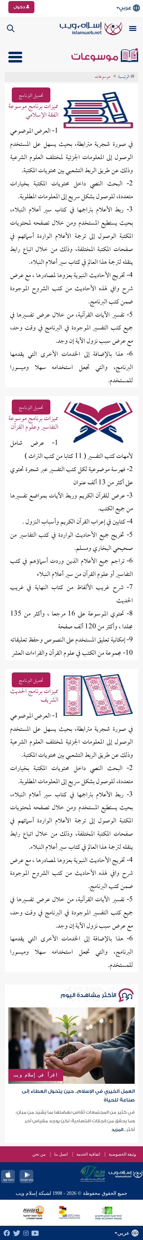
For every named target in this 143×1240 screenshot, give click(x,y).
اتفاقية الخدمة (88, 1154)
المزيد (117, 1129)
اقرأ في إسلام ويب (36, 1075)
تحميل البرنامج (31, 96)
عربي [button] (125, 8)
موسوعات (96, 56)
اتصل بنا (61, 1154)
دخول (20, 7)
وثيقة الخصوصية (122, 1154)
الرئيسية (124, 77)
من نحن (38, 1154)
